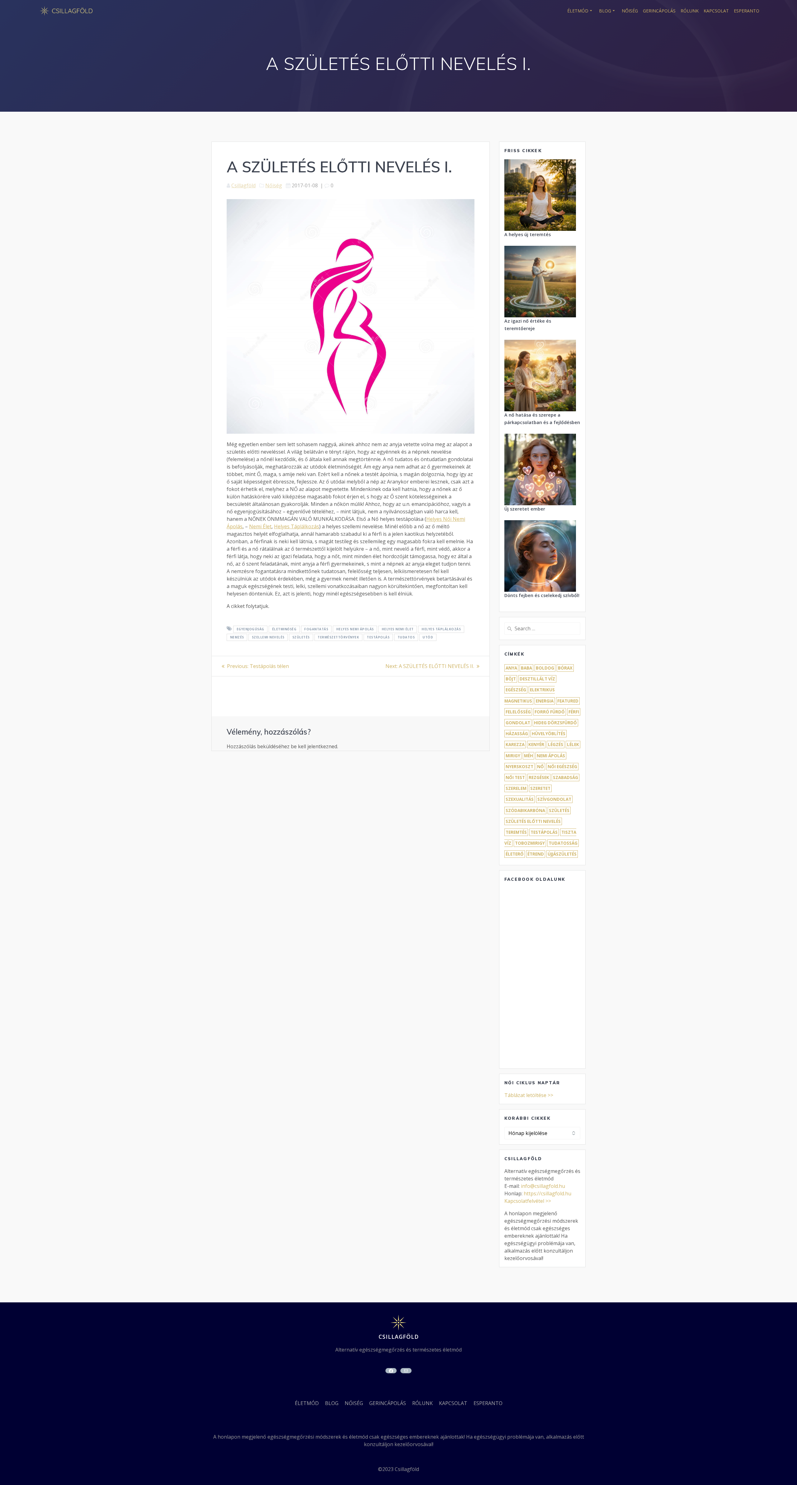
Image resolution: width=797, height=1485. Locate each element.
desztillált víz (537, 679)
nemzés (237, 637)
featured (567, 701)
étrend (535, 854)
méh (528, 756)
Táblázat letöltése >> (528, 1095)
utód (427, 637)
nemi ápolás (551, 756)
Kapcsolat (716, 11)
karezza (515, 744)
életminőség (284, 629)
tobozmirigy (530, 843)
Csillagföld (243, 185)
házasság (517, 733)
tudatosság (563, 843)
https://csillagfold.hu (547, 1193)
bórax (565, 668)
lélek (573, 744)
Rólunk (690, 11)
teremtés (516, 832)
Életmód (577, 11)
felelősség (518, 712)
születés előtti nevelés (533, 821)
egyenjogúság (250, 629)
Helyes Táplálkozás (296, 526)
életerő (515, 854)
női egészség (562, 766)
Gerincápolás (659, 11)
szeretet (540, 788)
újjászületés (562, 854)
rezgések (539, 777)
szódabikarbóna (525, 810)
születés (301, 637)
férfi (573, 712)
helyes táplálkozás (441, 629)
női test (515, 777)
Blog (605, 11)
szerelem (516, 788)
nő (540, 766)
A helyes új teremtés (527, 234)
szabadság (565, 777)
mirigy (513, 756)
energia (545, 701)
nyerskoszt (519, 766)
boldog (545, 668)
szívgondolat (554, 799)
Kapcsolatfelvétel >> (527, 1201)
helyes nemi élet (398, 629)
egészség (516, 690)
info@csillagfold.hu (543, 1186)
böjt (511, 679)
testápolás (378, 637)
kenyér (536, 744)
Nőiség (630, 11)
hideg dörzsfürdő (555, 723)
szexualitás (520, 799)
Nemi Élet (260, 526)
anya (511, 668)
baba (526, 668)
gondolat (518, 723)
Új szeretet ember (524, 509)
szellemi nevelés (268, 637)
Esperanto (746, 11)
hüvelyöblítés (548, 733)
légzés (555, 744)
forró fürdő (550, 712)
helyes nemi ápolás (355, 629)
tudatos (406, 637)
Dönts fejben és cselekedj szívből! (541, 595)
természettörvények (338, 637)
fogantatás (316, 629)
